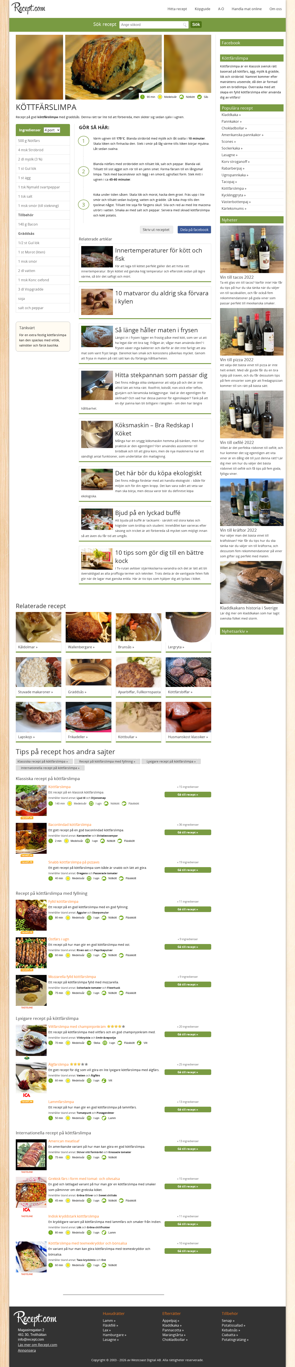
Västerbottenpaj (235, 201)
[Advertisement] (113, 1288)
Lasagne (228, 155)
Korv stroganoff (234, 161)
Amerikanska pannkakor (241, 134)
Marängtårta (172, 1334)
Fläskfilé (109, 1325)
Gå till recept (187, 794)
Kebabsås (230, 1330)
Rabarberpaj (232, 168)
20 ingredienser (188, 1026)
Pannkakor (230, 121)
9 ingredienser (188, 939)
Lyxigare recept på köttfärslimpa (170, 761)
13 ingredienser (188, 1102)
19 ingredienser (188, 862)
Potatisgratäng (234, 1339)
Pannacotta (171, 1330)
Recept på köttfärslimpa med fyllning (106, 761)
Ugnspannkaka (234, 175)
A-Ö (221, 8)
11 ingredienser (188, 901)
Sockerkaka (231, 148)
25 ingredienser (188, 1064)
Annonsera (27, 1350)
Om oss (276, 8)
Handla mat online (247, 8)
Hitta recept (177, 8)
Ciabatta (228, 1334)
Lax (105, 1330)
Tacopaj (228, 181)
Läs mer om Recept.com (37, 1344)
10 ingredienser (188, 1243)
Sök (196, 24)
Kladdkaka (230, 114)
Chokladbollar (233, 128)
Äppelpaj (169, 1320)
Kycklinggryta (232, 195)
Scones (227, 141)
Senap (227, 1320)
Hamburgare (113, 1334)
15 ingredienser (188, 787)
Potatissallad (232, 1325)
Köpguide (202, 8)
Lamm (108, 1320)
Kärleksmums (233, 208)
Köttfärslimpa (233, 188)
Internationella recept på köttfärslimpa (49, 768)
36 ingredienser (188, 825)
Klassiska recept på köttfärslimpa (41, 761)
